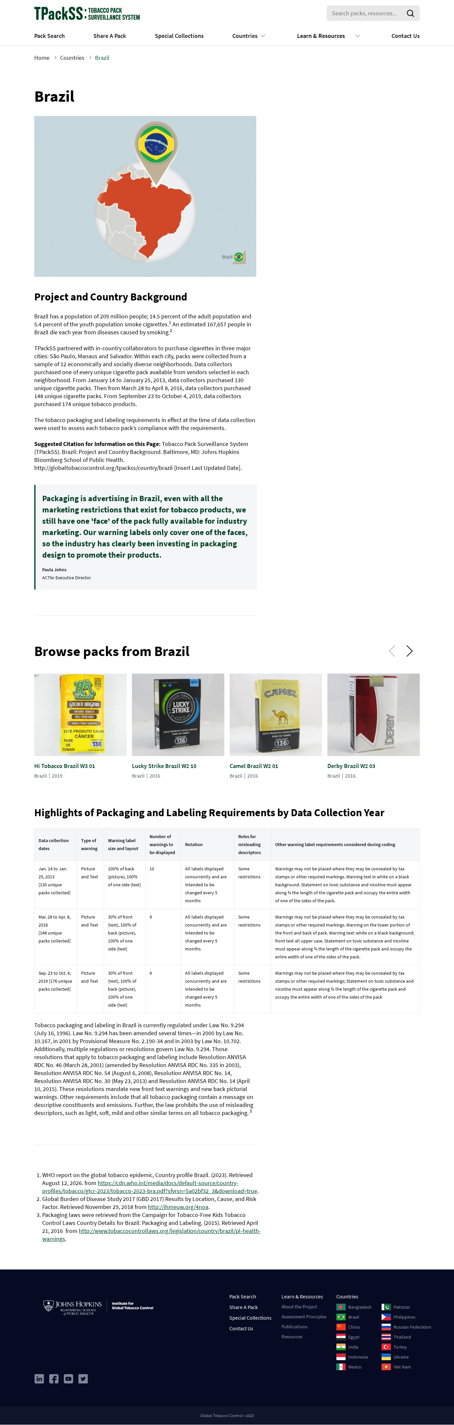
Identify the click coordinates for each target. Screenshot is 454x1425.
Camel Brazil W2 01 (254, 766)
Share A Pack (109, 36)
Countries (245, 36)
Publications (294, 1326)
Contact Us (406, 36)
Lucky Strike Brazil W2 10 (164, 766)
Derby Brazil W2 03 (351, 766)
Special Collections (179, 36)
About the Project (299, 1306)
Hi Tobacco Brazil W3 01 (64, 766)
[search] (412, 13)
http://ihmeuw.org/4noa (178, 1207)
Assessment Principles (304, 1316)
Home (42, 57)
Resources (292, 1336)
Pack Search (49, 36)
